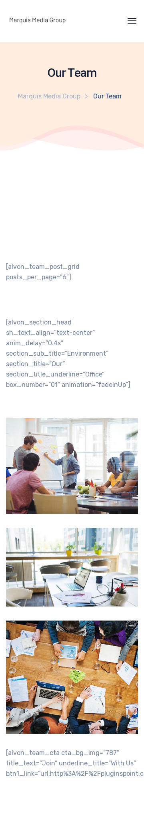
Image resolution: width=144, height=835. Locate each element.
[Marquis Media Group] (25, 21)
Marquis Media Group (49, 96)
